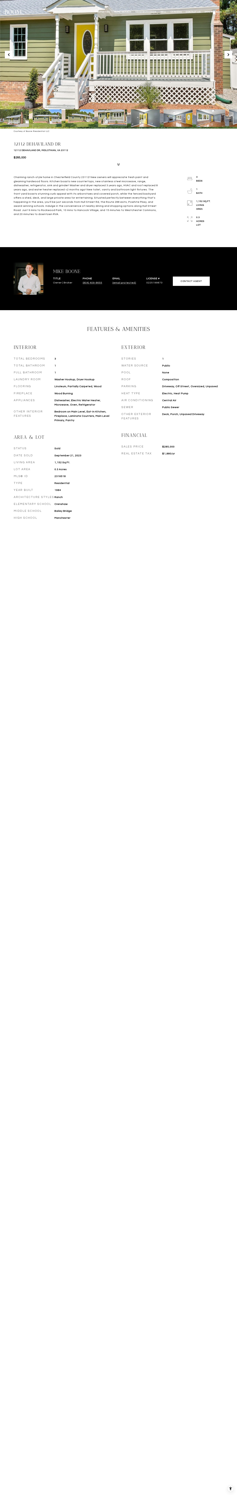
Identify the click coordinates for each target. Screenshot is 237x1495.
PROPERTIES (102, 12)
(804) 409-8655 (92, 282)
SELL (163, 12)
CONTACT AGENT (191, 281)
